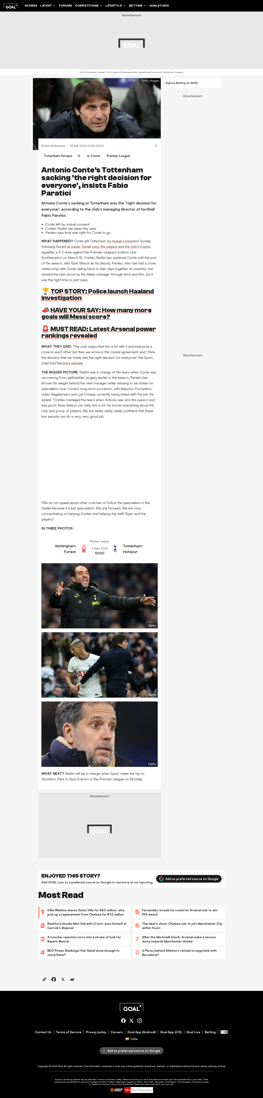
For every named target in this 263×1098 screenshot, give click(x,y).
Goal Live (193, 1032)
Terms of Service (68, 1032)
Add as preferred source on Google (192, 879)
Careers (117, 1032)
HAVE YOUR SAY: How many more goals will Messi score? (96, 314)
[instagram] (140, 1021)
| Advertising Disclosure (149, 72)
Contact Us (43, 1032)
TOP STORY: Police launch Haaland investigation (97, 295)
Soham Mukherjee (53, 145)
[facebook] (123, 1021)
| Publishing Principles (172, 72)
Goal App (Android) (141, 1032)
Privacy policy (96, 1032)
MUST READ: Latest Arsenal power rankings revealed (98, 332)
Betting (210, 1032)
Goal (60, 1066)
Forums (65, 5)
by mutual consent (121, 241)
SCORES (31, 5)
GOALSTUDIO (159, 5)
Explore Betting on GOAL (181, 82)
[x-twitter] (131, 1021)
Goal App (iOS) (171, 1032)
